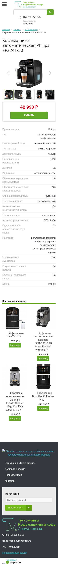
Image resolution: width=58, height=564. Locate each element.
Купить (29, 115)
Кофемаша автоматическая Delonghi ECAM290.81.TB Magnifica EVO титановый (43, 342)
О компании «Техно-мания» (20, 463)
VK (4, 546)
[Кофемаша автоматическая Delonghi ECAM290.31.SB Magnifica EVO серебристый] (14, 376)
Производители (13, 475)
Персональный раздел (14, 552)
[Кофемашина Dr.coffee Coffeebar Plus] (43, 376)
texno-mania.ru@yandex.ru (16, 540)
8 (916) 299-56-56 (29, 17)
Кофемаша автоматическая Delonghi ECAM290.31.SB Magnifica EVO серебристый (15, 401)
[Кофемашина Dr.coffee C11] (14, 316)
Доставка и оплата (15, 469)
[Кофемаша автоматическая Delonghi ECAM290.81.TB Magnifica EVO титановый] (43, 316)
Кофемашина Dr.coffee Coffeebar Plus (43, 396)
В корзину (15, 345)
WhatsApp (14, 546)
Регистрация (11, 559)
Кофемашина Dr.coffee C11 (15, 335)
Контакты (10, 480)
